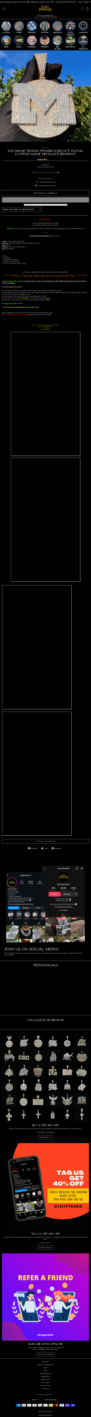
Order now (45, 1247)
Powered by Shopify (45, 1415)
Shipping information (45, 841)
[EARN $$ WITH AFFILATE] (45, 1297)
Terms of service (45, 1385)
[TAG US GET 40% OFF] (45, 1186)
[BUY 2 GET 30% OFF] (45, 1078)
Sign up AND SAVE (45, 1394)
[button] (42, 159)
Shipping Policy (45, 1376)
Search (45, 1367)
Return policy (46, 1379)
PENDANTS (45, 1137)
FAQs (45, 1370)
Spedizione (40, 167)
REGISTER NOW (45, 1354)
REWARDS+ (45, 1361)
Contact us (45, 1388)
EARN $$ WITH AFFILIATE (45, 1364)
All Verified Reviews (45, 1373)
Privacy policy (45, 1382)
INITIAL (45, 147)
